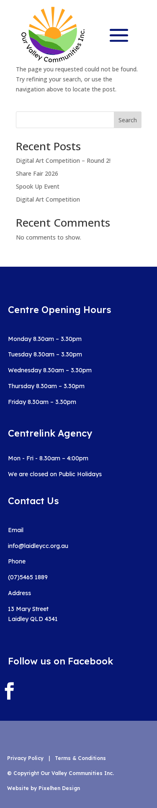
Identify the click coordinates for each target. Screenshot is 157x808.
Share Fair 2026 (37, 173)
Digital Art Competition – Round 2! (63, 160)
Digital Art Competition (48, 199)
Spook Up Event (37, 186)
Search (127, 120)
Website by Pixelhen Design (43, 788)
